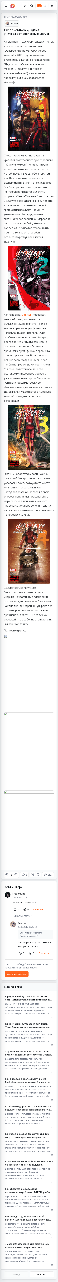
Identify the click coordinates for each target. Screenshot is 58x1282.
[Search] (32, 6)
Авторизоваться (16, 974)
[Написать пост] (25, 6)
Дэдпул (26, 314)
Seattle (22, 923)
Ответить (38, 909)
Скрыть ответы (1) (23, 915)
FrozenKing (18, 893)
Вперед (41, 1274)
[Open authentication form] (52, 6)
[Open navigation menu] (6, 6)
